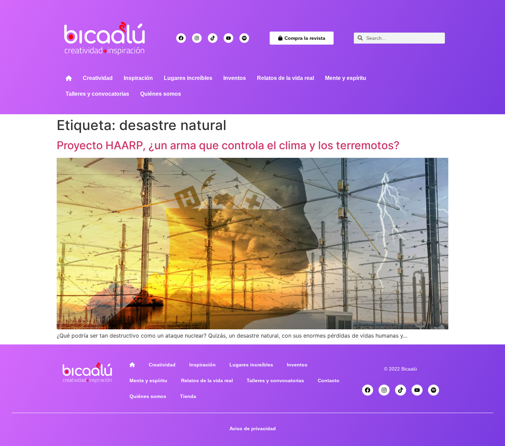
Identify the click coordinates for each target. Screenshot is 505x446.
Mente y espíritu (345, 78)
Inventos (234, 78)
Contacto (328, 380)
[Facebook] (181, 38)
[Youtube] (228, 38)
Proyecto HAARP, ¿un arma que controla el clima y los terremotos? (228, 145)
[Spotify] (244, 38)
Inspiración (138, 78)
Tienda (188, 396)
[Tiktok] (212, 38)
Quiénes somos (160, 94)
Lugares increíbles (188, 78)
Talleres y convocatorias (97, 94)
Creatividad (98, 78)
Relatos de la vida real (285, 78)
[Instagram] (197, 38)
